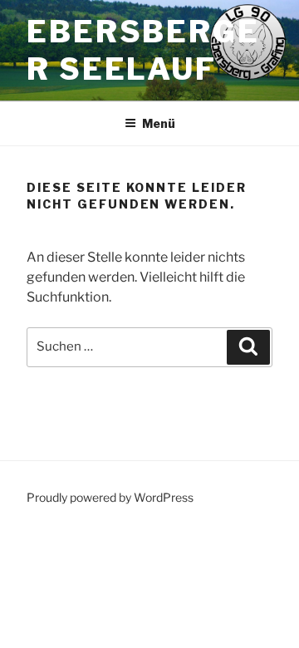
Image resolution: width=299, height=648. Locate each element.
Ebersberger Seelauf (143, 50)
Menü (158, 123)
